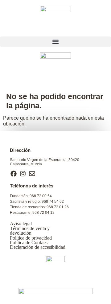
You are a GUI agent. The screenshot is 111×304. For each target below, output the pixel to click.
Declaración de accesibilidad (37, 247)
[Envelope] (32, 173)
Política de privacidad (31, 238)
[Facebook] (13, 173)
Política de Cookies (28, 242)
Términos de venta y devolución (30, 231)
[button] (55, 42)
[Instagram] (23, 173)
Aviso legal (21, 223)
